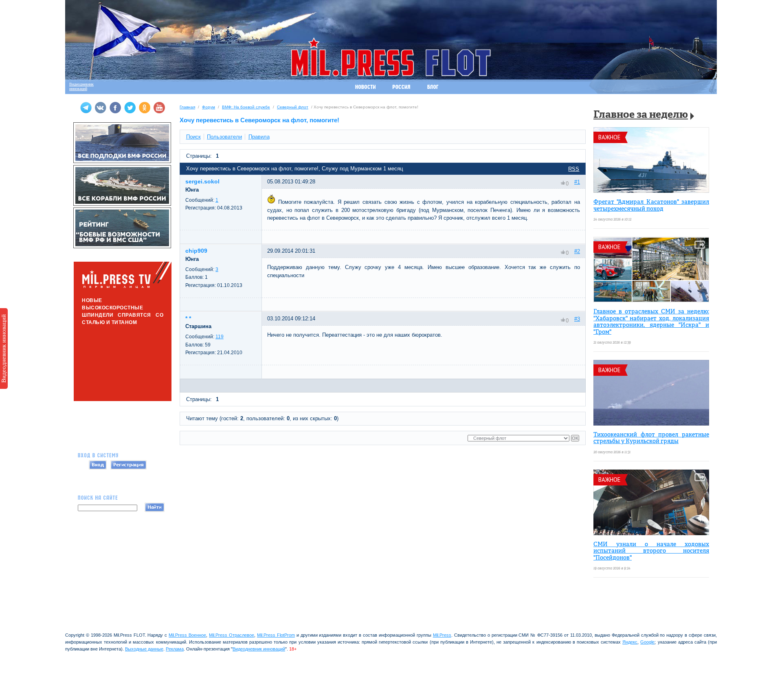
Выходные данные (144, 648)
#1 (577, 182)
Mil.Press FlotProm (276, 635)
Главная (187, 107)
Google (647, 642)
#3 (577, 319)
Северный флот (292, 107)
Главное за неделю (640, 115)
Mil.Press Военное (187, 635)
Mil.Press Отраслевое (231, 635)
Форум (208, 107)
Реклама (175, 648)
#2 (577, 251)
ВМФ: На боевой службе (246, 107)
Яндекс (629, 642)
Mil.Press (442, 635)
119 (219, 337)
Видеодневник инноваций (3, 348)
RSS (573, 169)
